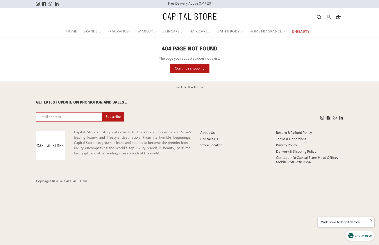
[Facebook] (316, 223)
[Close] (367, 173)
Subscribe (351, 210)
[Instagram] (309, 223)
